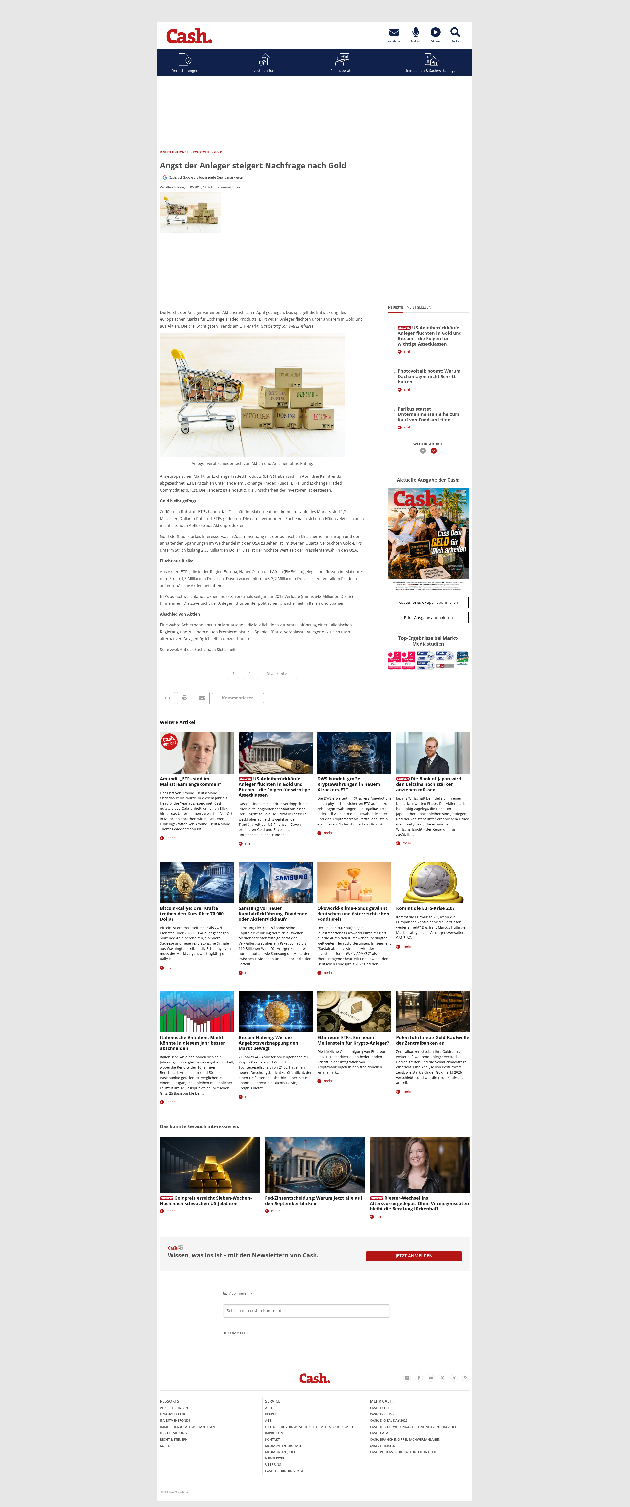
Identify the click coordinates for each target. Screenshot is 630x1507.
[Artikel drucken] (184, 698)
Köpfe (165, 1446)
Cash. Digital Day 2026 (388, 1420)
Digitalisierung (173, 1433)
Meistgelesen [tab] (419, 307)
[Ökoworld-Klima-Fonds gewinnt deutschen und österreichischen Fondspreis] (354, 882)
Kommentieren (238, 698)
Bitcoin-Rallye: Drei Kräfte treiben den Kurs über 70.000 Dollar (192, 913)
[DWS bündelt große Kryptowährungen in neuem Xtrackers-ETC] (354, 753)
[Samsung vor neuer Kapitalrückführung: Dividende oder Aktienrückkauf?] (276, 882)
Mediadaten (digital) (283, 1446)
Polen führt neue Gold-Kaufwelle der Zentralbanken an (432, 1040)
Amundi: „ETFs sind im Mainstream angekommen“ (190, 781)
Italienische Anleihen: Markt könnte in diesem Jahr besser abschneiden (192, 1042)
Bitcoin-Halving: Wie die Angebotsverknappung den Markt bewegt (268, 1042)
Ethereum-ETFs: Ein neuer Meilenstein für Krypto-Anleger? (353, 1040)
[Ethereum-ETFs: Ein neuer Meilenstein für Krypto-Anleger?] (354, 1011)
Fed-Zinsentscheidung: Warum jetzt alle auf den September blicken (313, 1200)
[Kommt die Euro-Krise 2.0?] (433, 882)
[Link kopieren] (167, 698)
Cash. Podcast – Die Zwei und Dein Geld (403, 1452)
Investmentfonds (264, 70)
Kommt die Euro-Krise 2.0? (425, 908)
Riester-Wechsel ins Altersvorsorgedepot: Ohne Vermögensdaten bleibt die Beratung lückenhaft (419, 1203)
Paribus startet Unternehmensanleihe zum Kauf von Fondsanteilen (428, 414)
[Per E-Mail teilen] (202, 698)
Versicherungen (185, 70)
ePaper (271, 1414)
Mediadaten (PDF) (280, 1452)
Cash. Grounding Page (284, 1471)
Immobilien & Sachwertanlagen (432, 70)
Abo (268, 1408)
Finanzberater (342, 70)
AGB (268, 1420)
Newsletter (274, 1458)
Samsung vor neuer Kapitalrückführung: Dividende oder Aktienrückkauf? (273, 913)
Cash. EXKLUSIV (382, 1414)
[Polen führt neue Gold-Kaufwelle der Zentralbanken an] (433, 1011)
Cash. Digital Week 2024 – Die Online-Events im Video (413, 1427)
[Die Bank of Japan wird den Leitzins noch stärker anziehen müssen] (433, 753)
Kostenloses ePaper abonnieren (428, 602)
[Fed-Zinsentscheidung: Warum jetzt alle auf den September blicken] (315, 1165)
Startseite (277, 673)
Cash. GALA (379, 1433)
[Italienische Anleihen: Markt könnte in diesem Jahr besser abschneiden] (197, 1011)
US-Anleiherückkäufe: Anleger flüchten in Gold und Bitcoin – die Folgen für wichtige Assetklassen (430, 336)
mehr (408, 351)
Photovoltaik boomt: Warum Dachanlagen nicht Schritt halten (429, 376)
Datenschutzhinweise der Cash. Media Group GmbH (309, 1427)
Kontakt (272, 1439)
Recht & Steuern (174, 1439)
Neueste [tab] (395, 307)
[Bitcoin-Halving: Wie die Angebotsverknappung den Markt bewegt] (276, 1011)
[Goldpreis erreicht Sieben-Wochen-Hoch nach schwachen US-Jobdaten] (210, 1165)
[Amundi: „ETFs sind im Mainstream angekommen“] (197, 753)
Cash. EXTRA (380, 1408)
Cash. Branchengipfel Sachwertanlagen (405, 1439)
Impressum (274, 1433)
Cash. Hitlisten (382, 1446)
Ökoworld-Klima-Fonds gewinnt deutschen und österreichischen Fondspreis (353, 913)
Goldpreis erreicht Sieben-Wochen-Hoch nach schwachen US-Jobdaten (206, 1200)
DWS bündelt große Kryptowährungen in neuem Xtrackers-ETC (348, 784)
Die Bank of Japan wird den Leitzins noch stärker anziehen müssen (428, 784)
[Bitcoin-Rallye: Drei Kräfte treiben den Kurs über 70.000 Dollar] (197, 882)
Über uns (273, 1464)
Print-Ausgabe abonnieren (428, 617)
